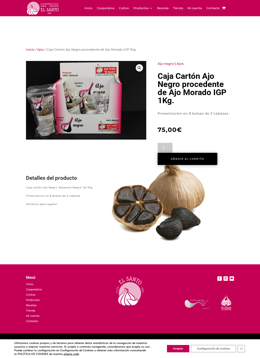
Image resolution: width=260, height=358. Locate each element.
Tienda (178, 8)
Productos (140, 8)
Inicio (88, 8)
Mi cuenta (194, 8)
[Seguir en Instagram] (225, 278)
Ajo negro (166, 64)
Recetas (163, 8)
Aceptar (178, 348)
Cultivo (124, 8)
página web (71, 354)
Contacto (213, 8)
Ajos (40, 49)
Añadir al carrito (187, 158)
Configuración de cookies (213, 348)
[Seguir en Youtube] (232, 278)
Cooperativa (105, 8)
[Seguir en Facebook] (219, 278)
